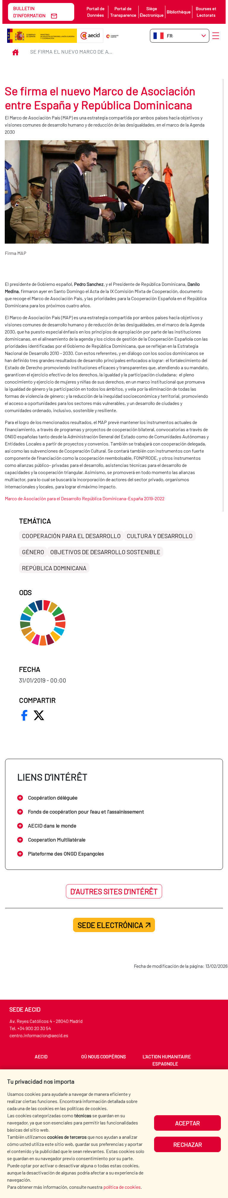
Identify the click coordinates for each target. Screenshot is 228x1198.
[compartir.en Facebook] (24, 715)
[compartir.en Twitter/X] (39, 715)
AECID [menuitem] (41, 1056)
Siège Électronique (152, 12)
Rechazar (187, 1144)
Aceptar (187, 1123)
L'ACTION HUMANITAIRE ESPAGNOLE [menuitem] (166, 1060)
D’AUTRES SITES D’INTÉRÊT (114, 891)
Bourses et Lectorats (206, 12)
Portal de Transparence (123, 12)
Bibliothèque (179, 11)
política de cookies (122, 1187)
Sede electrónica (110, 924)
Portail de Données (95, 12)
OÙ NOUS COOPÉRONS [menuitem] (103, 1056)
